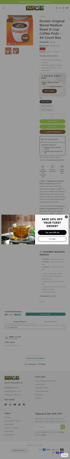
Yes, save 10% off (52, 232)
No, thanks (52, 239)
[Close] (66, 217)
